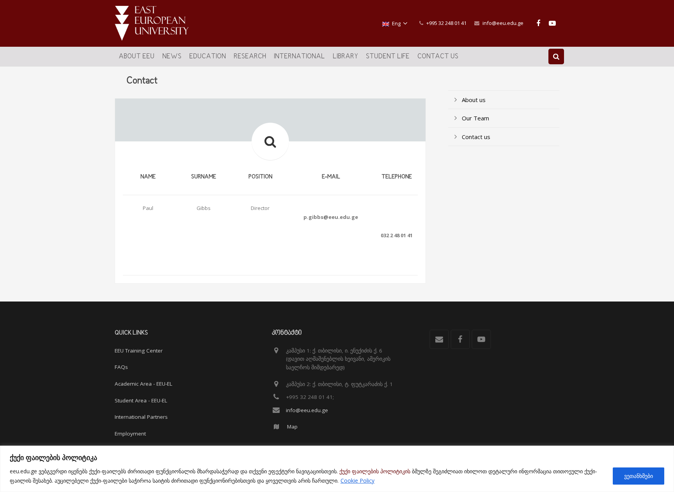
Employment (130, 433)
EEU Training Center (139, 350)
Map (292, 426)
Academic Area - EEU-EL (143, 383)
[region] (337, 469)
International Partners (141, 416)
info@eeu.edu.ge (502, 22)
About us (474, 100)
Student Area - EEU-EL (141, 400)
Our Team (475, 118)
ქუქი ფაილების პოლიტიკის (374, 471)
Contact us (476, 137)
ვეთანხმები (638, 476)
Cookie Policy (357, 480)
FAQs (121, 366)
